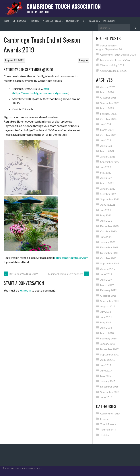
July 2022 (105, 167)
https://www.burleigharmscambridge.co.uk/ (40, 93)
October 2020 (108, 231)
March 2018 (107, 333)
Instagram (108, 20)
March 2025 (107, 108)
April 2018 (106, 327)
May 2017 (105, 375)
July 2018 (105, 311)
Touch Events (108, 424)
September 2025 (109, 103)
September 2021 (109, 199)
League (83, 60)
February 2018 (108, 338)
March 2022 (107, 183)
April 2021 (106, 220)
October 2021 (108, 193)
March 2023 (107, 151)
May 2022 (105, 172)
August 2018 (107, 306)
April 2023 (106, 145)
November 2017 (109, 349)
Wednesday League (53, 20)
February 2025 (108, 113)
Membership (72, 20)
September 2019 (109, 263)
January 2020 (107, 242)
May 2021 (105, 215)
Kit (84, 20)
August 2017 (107, 359)
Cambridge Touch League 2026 (118, 54)
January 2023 (107, 156)
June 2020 (106, 236)
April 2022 (106, 177)
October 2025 (108, 97)
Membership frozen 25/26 (115, 60)
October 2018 (108, 295)
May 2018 (105, 322)
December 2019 (109, 247)
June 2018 (106, 316)
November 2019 (109, 252)
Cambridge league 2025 (113, 70)
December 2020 (109, 226)
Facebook (94, 20)
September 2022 (109, 161)
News (6, 20)
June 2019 (106, 274)
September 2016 (109, 392)
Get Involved (19, 20)
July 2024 (105, 124)
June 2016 (106, 397)
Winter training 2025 (112, 65)
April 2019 (106, 279)
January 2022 (107, 188)
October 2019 (108, 258)
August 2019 (107, 268)
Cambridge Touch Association (64, 6)
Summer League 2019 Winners (68, 273)
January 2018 (107, 343)
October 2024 (108, 119)
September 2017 (109, 354)
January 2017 (107, 381)
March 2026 (107, 92)
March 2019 (107, 284)
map (46, 88)
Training (34, 20)
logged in (25, 290)
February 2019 (108, 290)
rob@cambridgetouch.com (71, 257)
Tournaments (108, 429)
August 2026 (107, 86)
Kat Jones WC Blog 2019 (21, 273)
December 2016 (109, 386)
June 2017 (106, 370)
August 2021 (107, 204)
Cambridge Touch (110, 413)
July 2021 (105, 210)
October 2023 (108, 135)
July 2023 (105, 140)
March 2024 (107, 129)
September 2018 (109, 300)
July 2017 (105, 365)
